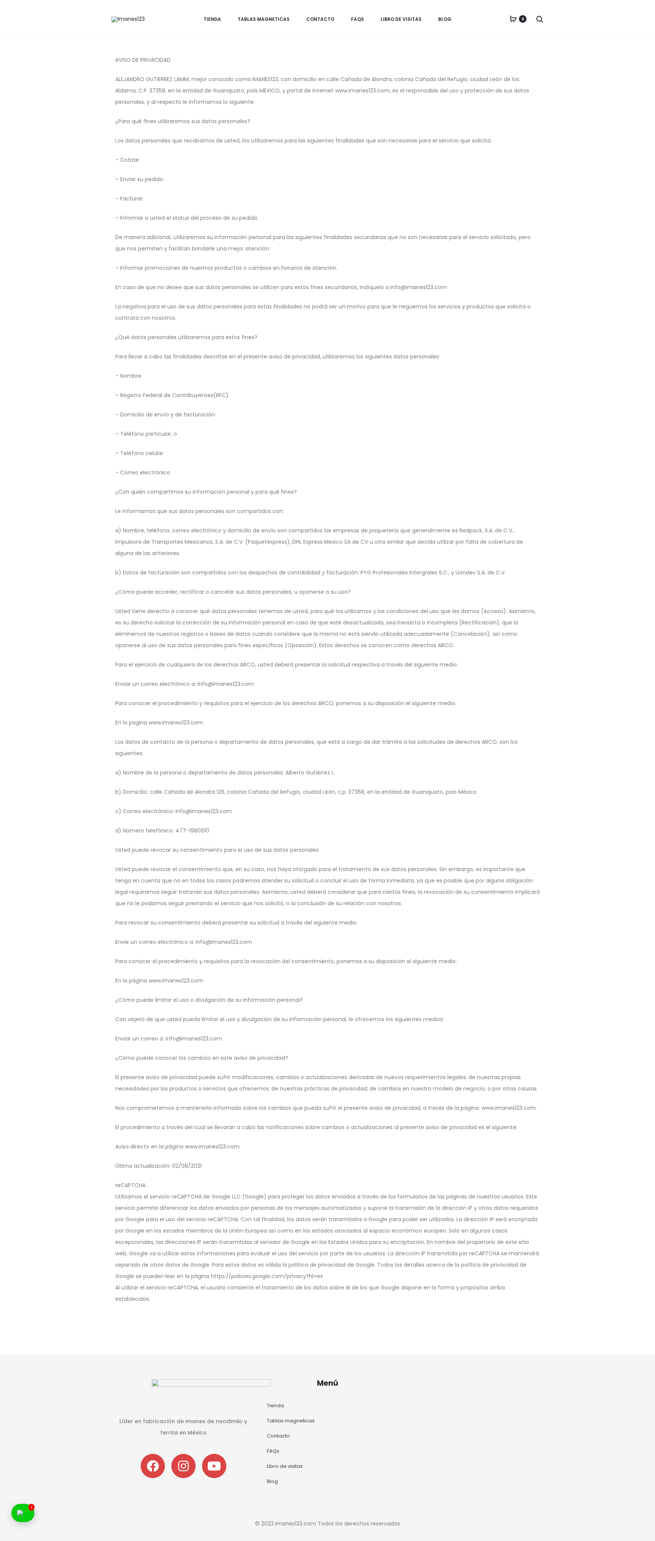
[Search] (540, 19)
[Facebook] (153, 1466)
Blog (444, 19)
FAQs (357, 19)
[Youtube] (214, 1466)
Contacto (320, 19)
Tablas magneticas (264, 19)
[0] (513, 19)
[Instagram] (183, 1466)
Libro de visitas (401, 19)
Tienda (212, 19)
